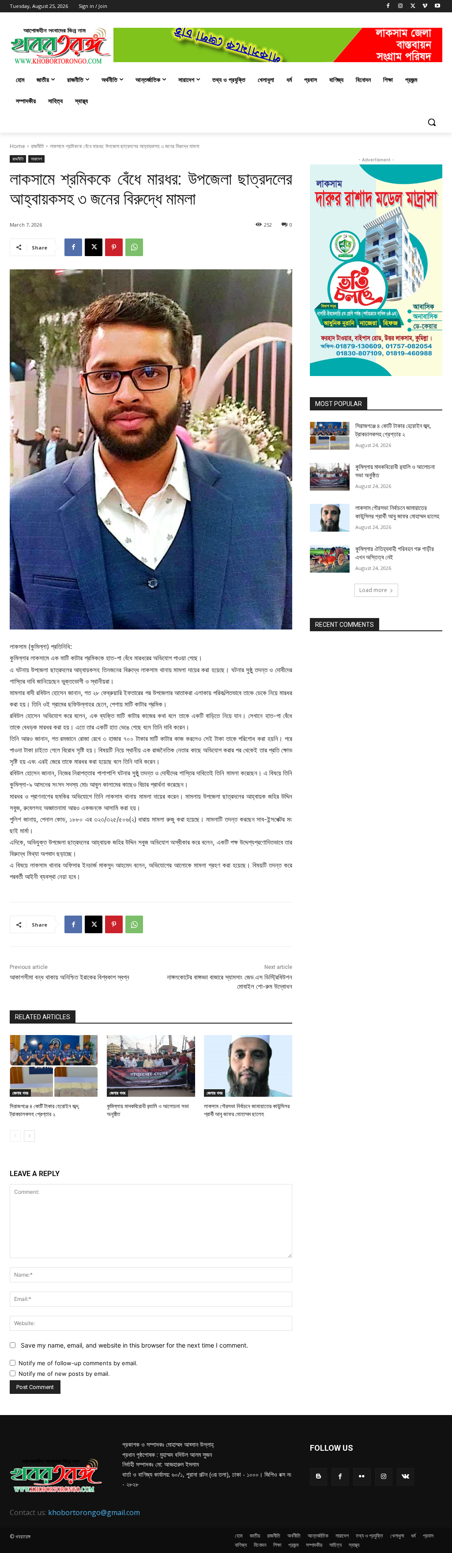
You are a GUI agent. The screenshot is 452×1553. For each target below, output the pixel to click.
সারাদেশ (36, 159)
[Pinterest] (114, 247)
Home (17, 146)
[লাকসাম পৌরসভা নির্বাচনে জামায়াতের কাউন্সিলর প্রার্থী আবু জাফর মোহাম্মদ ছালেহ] (248, 1066)
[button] (431, 122)
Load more (373, 590)
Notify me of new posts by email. (64, 1373)
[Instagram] (401, 6)
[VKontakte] (405, 1476)
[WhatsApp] (134, 247)
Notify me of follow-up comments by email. (78, 1363)
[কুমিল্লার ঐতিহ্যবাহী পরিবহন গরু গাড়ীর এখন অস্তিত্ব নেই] (330, 559)
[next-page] (29, 1136)
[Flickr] (361, 1476)
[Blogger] (318, 1476)
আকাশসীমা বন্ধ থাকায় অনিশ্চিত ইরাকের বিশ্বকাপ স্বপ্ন (69, 977)
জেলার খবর (20, 1093)
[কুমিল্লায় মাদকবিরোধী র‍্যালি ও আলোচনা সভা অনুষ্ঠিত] (151, 1066)
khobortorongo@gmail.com (94, 1512)
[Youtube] (437, 6)
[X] (413, 6)
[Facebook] (388, 6)
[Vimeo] (425, 6)
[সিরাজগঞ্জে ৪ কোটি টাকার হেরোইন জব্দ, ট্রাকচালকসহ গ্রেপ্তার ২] (54, 1066)
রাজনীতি (37, 146)
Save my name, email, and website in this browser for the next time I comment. (134, 1345)
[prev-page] (15, 1136)
